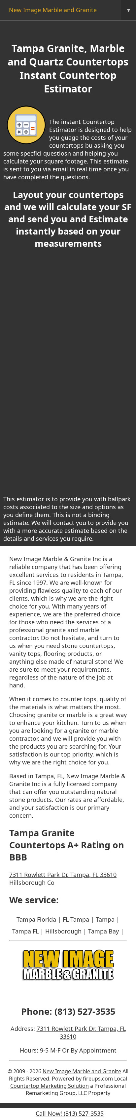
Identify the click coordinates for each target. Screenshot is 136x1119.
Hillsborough (63, 931)
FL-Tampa (76, 919)
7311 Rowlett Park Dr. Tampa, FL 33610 (63, 875)
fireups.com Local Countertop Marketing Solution (68, 1082)
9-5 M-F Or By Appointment (78, 1050)
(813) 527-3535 (84, 1011)
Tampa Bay (103, 931)
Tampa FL (25, 931)
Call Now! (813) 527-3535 (70, 1113)
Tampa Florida (36, 919)
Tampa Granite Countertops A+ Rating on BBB (66, 845)
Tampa (105, 919)
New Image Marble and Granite (69, 10)
